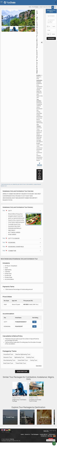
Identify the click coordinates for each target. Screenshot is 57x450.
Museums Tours (7, 357)
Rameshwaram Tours (19, 417)
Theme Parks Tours (20, 363)
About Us (27, 434)
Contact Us (43, 436)
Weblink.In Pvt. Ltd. (16, 440)
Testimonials (52, 434)
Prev (4, 417)
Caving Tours (33, 360)
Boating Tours (30, 357)
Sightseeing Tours (19, 357)
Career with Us (43, 434)
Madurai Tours (36, 417)
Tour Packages (35, 6)
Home (30, 6)
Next (53, 417)
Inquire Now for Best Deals (39, 174)
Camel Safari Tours (23, 360)
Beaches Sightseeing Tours (23, 354)
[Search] (52, 7)
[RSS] (54, 436)
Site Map (50, 436)
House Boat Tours (8, 354)
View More (38, 366)
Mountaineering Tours (9, 360)
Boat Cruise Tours (8, 363)
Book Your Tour (22, 371)
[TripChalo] (9, 2)
